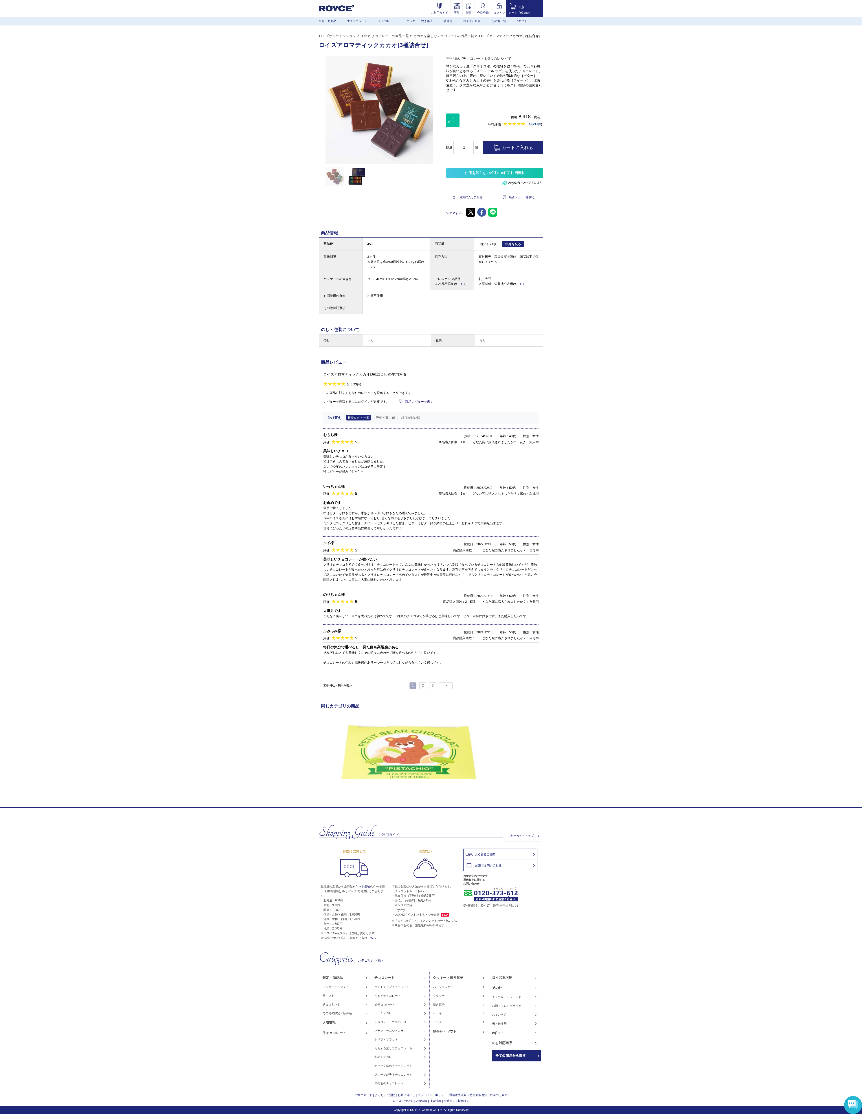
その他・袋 (498, 21)
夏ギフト (328, 995)
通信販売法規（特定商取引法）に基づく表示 (478, 1095)
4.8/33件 (535, 124)
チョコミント (331, 1004)
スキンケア (499, 1014)
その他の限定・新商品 (337, 1013)
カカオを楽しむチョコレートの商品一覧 (443, 36)
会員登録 (483, 12)
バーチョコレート (386, 1013)
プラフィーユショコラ (389, 1030)
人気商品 (329, 1023)
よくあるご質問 (385, 1095)
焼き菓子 (439, 1004)
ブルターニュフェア (336, 987)
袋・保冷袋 (499, 1023)
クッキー (439, 995)
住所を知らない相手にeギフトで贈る (494, 173)
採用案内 (464, 1101)
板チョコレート (384, 1004)
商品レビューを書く (521, 197)
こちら (462, 284)
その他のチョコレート (389, 1083)
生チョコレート (357, 21)
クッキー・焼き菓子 (420, 21)
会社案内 (449, 1101)
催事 (469, 12)
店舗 (457, 12)
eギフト (522, 21)
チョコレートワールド (506, 997)
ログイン (499, 12)
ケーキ (437, 1013)
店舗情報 (421, 1101)
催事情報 (435, 1101)
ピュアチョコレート (387, 995)
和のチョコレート (386, 1057)
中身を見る (513, 244)
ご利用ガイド (439, 12)
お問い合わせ (406, 1095)
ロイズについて (403, 1101)
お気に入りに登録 (471, 197)
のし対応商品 (502, 1043)
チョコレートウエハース (390, 1022)
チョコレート (387, 21)
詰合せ (448, 21)
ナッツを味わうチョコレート (393, 1065)
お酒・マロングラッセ (506, 1005)
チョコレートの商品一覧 (390, 36)
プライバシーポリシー (432, 1095)
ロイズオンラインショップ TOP (343, 36)
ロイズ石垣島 (472, 21)
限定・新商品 (327, 21)
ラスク (437, 1022)
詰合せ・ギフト (445, 1031)
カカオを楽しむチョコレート (393, 1048)
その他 (497, 987)
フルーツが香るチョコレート (393, 1074)
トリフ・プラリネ (386, 1039)
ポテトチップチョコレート (391, 987)
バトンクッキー (443, 987)
